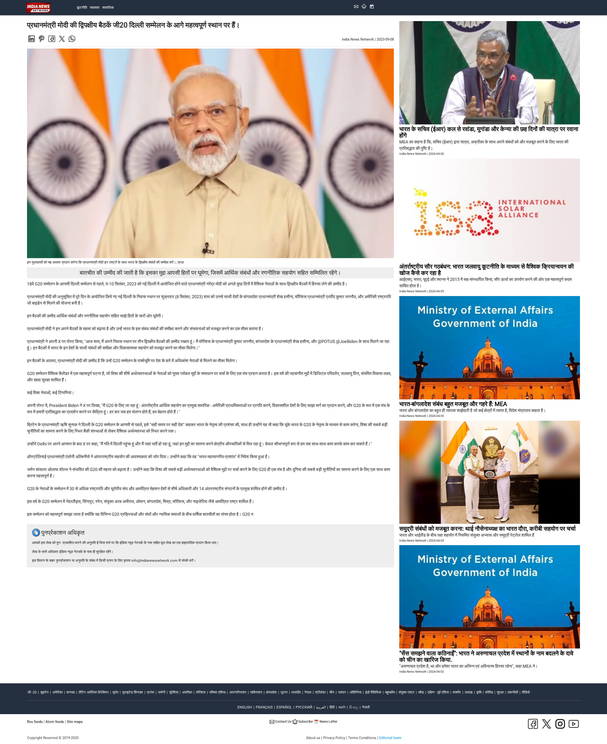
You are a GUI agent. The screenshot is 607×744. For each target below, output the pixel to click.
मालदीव (296, 692)
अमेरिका (57, 692)
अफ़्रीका (187, 692)
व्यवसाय (94, 7)
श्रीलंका (320, 692)
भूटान (284, 692)
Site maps (75, 722)
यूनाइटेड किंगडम (132, 692)
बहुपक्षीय (390, 692)
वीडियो (526, 692)
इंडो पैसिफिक (373, 692)
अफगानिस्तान (237, 692)
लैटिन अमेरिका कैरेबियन (93, 692)
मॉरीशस (201, 692)
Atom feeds (55, 722)
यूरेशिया (173, 692)
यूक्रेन (44, 692)
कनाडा (70, 692)
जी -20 (32, 692)
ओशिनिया (355, 692)
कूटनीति (82, 7)
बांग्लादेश (271, 692)
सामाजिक (108, 7)
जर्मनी (161, 692)
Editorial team (390, 738)
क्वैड (421, 692)
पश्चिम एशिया (217, 692)
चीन (331, 692)
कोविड (489, 692)
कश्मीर (457, 692)
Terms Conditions (362, 738)
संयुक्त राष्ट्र (406, 692)
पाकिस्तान (256, 692)
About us (313, 738)
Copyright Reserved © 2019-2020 (52, 738)
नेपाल (307, 692)
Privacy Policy (334, 738)
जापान (342, 692)
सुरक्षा (500, 692)
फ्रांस (150, 692)
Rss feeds (35, 722)
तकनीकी (512, 692)
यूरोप (115, 692)
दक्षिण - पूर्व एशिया (438, 692)
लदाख (469, 692)
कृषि (478, 692)
